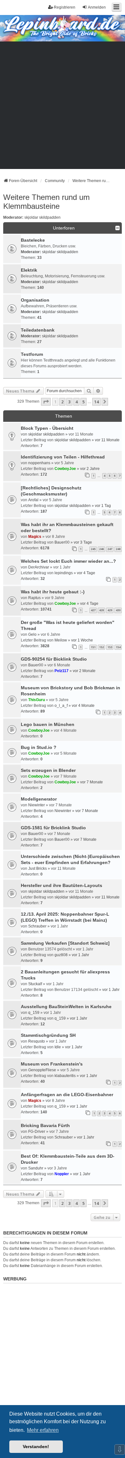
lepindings (63, 573)
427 (93, 610)
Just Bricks (37, 868)
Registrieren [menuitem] (64, 7)
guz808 (61, 955)
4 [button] (76, 402)
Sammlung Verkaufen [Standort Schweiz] (65, 943)
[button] (46, 402)
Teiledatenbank (37, 330)
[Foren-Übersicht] (53, 27)
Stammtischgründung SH (48, 1035)
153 (109, 647)
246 (101, 549)
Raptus (34, 598)
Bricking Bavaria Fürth (45, 1125)
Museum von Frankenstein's (52, 1063)
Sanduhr (35, 1168)
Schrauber (37, 926)
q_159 (33, 1012)
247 (109, 549)
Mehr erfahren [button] (43, 1430)
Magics (34, 536)
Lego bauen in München (47, 724)
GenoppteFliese (42, 1070)
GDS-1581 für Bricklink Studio (53, 827)
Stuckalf (35, 984)
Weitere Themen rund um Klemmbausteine (46, 201)
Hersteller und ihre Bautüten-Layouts (61, 885)
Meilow (60, 640)
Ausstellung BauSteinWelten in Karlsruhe (66, 1006)
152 (101, 647)
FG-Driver (36, 1131)
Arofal (33, 500)
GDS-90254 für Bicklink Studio (54, 659)
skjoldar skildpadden (42, 217)
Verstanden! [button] (36, 1446)
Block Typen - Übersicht (47, 428)
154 (118, 647)
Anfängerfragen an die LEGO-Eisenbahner (67, 1094)
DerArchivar (38, 567)
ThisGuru (36, 700)
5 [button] (83, 402)
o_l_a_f (61, 705)
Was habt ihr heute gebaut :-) (53, 591)
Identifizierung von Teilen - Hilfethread (63, 456)
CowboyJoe (65, 468)
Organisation (35, 300)
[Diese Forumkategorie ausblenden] (117, 228)
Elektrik (29, 270)
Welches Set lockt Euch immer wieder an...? (68, 561)
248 (118, 549)
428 (101, 610)
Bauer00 (62, 542)
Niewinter (36, 805)
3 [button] (69, 402)
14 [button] (96, 402)
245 (93, 549)
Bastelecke (33, 240)
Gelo (32, 634)
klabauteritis (65, 1075)
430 (118, 610)
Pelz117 (61, 671)
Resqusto (36, 1041)
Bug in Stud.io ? (38, 747)
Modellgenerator (39, 799)
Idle (57, 1047)
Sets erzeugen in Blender (48, 770)
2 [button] (62, 402)
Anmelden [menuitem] (97, 7)
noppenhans (39, 463)
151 (93, 647)
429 (109, 610)
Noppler (61, 1174)
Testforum (32, 354)
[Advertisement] (62, 107)
